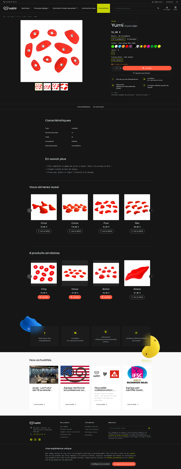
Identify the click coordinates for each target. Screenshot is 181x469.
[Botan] (106, 273)
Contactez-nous (65, 434)
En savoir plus (98, 107)
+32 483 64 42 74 (39, 434)
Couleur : (123, 43)
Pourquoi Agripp (66, 429)
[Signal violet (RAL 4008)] (130, 46)
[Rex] (137, 207)
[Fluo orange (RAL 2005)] (144, 46)
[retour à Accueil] (4, 16)
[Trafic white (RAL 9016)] (116, 46)
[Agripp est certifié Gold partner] (137, 375)
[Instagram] (35, 439)
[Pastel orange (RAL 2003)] (123, 46)
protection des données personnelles (118, 435)
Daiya (75, 289)
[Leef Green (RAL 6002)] (152, 46)
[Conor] (75, 207)
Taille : (115, 50)
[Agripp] (10, 8)
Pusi (106, 223)
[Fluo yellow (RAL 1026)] (141, 46)
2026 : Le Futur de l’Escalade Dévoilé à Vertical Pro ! (42, 389)
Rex (137, 223)
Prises (19, 16)
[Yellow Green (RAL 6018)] (155, 46)
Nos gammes (11, 16)
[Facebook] (31, 439)
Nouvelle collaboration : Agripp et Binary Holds (105, 389)
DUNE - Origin (27, 16)
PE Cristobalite (118, 39)
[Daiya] (75, 273)
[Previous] (23, 51)
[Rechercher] (158, 8)
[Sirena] (137, 273)
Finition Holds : (122, 57)
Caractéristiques (83, 107)
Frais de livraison (92, 429)
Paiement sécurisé (91, 426)
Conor (75, 223)
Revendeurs (89, 435)
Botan (106, 289)
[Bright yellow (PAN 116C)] (159, 46)
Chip (44, 289)
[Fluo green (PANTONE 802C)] (112, 46)
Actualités (64, 437)
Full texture (117, 60)
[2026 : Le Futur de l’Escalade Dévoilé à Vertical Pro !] (43, 375)
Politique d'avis (91, 432)
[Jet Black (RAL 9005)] (134, 46)
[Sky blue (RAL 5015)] (119, 46)
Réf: (112, 92)
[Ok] (149, 428)
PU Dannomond (131, 39)
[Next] (79, 51)
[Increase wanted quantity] (120, 68)
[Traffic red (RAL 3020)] (127, 46)
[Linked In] (39, 439)
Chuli (44, 223)
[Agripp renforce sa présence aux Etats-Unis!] (75, 375)
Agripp (113, 21)
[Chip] (44, 273)
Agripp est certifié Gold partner (134, 389)
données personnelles (114, 457)
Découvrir (145, 360)
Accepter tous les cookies (124, 464)
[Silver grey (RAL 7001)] (137, 46)
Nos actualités (40, 360)
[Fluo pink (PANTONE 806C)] (148, 46)
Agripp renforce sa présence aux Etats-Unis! (75, 389)
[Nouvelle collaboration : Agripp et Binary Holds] (106, 375)
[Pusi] (106, 207)
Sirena (137, 289)
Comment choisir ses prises (70, 432)
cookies (132, 453)
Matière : (120, 36)
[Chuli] (44, 207)
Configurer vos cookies (100, 464)
